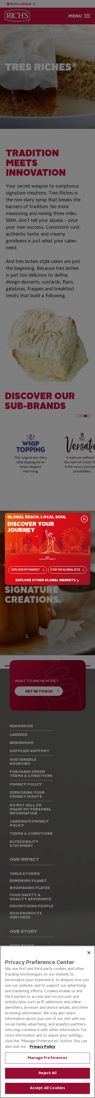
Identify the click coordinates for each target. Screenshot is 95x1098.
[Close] (88, 952)
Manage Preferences (47, 1058)
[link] (47, 580)
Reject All (47, 1073)
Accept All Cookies (47, 1088)
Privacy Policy (42, 1047)
